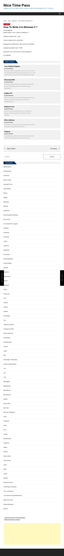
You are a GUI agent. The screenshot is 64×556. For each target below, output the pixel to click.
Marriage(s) (7, 381)
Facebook (6, 285)
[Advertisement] (32, 534)
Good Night (7, 316)
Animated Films (8, 184)
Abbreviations (7, 167)
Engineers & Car (9, 106)
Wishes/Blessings (8, 504)
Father (5, 289)
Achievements (7, 171)
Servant (6, 451)
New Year (6, 408)
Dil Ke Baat (7, 254)
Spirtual (6, 478)
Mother (5, 399)
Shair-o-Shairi (7, 456)
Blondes (6, 206)
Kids (5, 355)
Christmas (6, 232)
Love (5, 377)
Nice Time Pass (17, 5)
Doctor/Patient (8, 263)
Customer (6, 245)
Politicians (6, 421)
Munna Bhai (7, 403)
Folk (5, 298)
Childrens (6, 228)
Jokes (5, 351)
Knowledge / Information (10, 359)
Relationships (7, 438)
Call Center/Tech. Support (11, 224)
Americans (6, 175)
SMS (5, 469)
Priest (5, 425)
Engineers (6, 24)
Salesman (6, 443)
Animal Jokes (7, 180)
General (6, 311)
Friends (6, 302)
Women (6, 508)
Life (5, 368)
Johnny (6, 346)
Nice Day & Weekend (9, 412)
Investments (7, 337)
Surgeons (7, 131)
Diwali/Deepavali (8, 259)
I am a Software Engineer (12, 66)
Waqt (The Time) (8, 500)
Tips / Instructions (9, 491)
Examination (7, 276)
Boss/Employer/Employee (11, 215)
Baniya (5, 193)
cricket (5, 241)
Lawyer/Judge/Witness (10, 364)
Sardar (5, 447)
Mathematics (7, 386)
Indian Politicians (8, 333)
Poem (5, 416)
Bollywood (6, 210)
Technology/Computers (10, 487)
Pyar (5, 430)
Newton (8, 55)
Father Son (7, 294)
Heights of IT (8, 93)
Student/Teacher (8, 482)
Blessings (6, 202)
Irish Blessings (7, 342)
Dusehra (6, 267)
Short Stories (7, 460)
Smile (5, 465)
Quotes (5, 434)
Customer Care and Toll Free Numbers (14, 517)
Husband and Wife (9, 324)
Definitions (6, 250)
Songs (5, 473)
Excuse (5, 280)
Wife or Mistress (9, 120)
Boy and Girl (7, 219)
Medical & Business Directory (12, 519)
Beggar (5, 197)
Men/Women (7, 390)
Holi (5, 320)
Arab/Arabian (7, 188)
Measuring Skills (9, 80)
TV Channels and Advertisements (13, 495)
